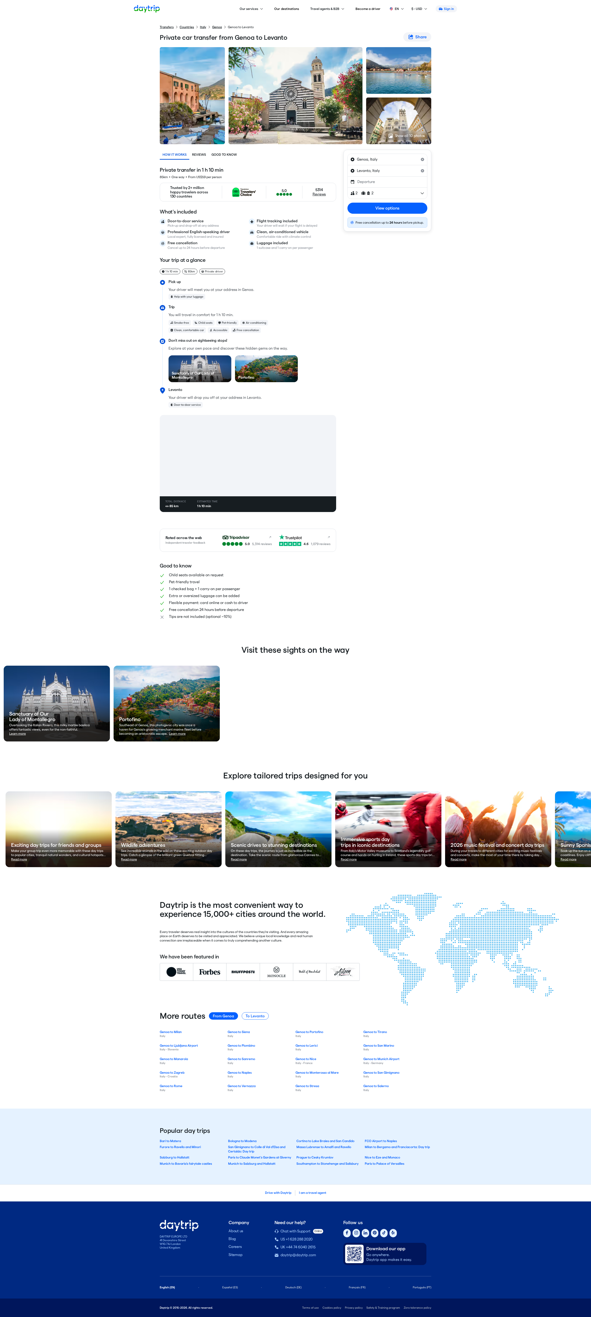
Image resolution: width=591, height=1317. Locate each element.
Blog (232, 1239)
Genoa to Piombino (241, 1045)
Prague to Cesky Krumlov (314, 1157)
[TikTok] (384, 1233)
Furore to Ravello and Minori (180, 1147)
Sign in (449, 9)
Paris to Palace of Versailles (384, 1163)
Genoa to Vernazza (242, 1086)
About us (236, 1231)
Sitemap (235, 1255)
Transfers (167, 27)
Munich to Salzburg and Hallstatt (251, 1163)
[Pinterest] (374, 1233)
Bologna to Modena (242, 1141)
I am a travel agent (312, 1193)
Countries (187, 27)
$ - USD (416, 9)
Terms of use (310, 1307)
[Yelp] (393, 1233)
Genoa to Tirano (375, 1032)
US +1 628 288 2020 (296, 1239)
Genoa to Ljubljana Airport (179, 1045)
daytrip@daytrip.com (298, 1255)
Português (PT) (422, 1287)
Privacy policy (354, 1307)
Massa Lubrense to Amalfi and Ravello (323, 1147)
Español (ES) (230, 1287)
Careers (235, 1247)
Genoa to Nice (306, 1059)
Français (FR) (357, 1287)
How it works (175, 154)
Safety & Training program (383, 1307)
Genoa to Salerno (376, 1086)
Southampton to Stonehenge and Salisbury (327, 1163)
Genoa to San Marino (378, 1045)
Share (421, 37)
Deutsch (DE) (293, 1287)
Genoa (217, 27)
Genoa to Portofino (309, 1032)
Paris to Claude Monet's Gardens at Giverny (259, 1157)
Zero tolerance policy (417, 1307)
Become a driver (368, 9)
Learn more (17, 733)
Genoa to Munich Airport (381, 1059)
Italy (203, 27)
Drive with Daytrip (278, 1193)
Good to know (224, 154)
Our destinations (286, 9)
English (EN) (167, 1287)
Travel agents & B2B (324, 9)
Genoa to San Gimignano (381, 1072)
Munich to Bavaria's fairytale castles (186, 1163)
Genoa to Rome (171, 1086)
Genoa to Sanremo (241, 1059)
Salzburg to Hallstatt (174, 1157)
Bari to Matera (170, 1141)
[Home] (147, 8)
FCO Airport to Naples (381, 1141)
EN (397, 9)
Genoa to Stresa (307, 1086)
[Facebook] (347, 1233)
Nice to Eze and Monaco (382, 1157)
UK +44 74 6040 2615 (298, 1247)
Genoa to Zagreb (172, 1072)
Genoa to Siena (239, 1032)
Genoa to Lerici (307, 1045)
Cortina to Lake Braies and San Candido (325, 1141)
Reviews (199, 154)
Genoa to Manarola (174, 1059)
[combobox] (387, 159)
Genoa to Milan (171, 1032)
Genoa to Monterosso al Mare (317, 1072)
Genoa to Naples (240, 1072)
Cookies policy (332, 1307)
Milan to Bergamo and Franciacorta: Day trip (397, 1147)
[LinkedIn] (365, 1233)
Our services (249, 9)
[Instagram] (356, 1233)
